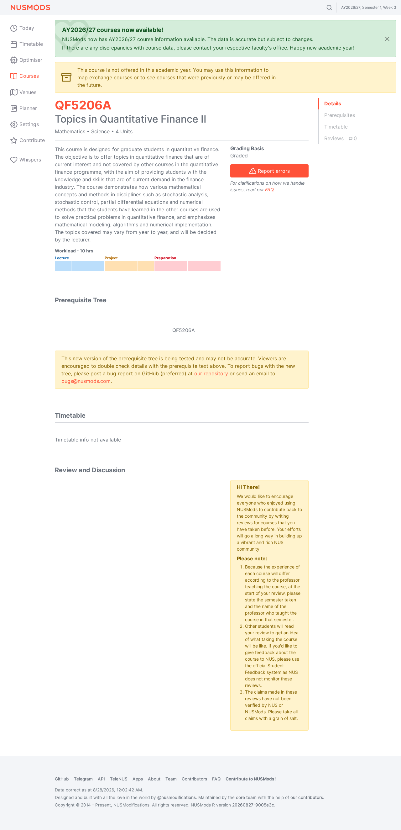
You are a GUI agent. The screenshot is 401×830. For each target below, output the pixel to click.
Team (171, 778)
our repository (211, 373)
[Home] (30, 7)
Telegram (83, 778)
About (154, 778)
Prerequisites (339, 115)
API (101, 778)
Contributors (194, 778)
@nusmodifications (176, 797)
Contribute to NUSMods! (251, 778)
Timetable (336, 127)
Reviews (340, 138)
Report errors (274, 171)
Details (332, 103)
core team (246, 797)
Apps (138, 778)
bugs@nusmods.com (86, 381)
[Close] (387, 39)
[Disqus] (138, 558)
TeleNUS (119, 778)
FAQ (269, 189)
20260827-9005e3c (253, 804)
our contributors (306, 797)
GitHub (62, 778)
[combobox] (335, 8)
